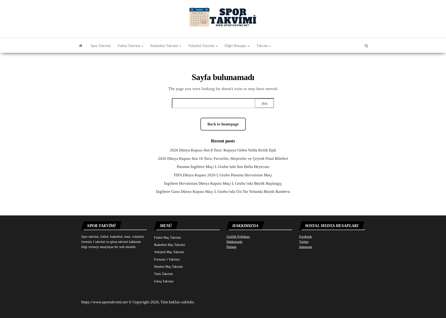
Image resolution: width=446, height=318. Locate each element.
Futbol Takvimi (129, 46)
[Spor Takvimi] (80, 46)
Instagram (305, 247)
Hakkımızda (234, 242)
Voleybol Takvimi (201, 46)
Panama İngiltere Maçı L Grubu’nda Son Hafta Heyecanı (223, 166)
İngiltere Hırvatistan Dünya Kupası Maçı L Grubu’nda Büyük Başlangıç (223, 183)
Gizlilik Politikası (238, 236)
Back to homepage (223, 124)
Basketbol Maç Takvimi (169, 245)
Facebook (305, 236)
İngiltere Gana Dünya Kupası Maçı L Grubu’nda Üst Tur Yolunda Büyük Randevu (223, 191)
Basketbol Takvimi (164, 46)
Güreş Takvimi (164, 281)
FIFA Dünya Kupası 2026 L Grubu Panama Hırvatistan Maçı (223, 175)
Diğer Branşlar (236, 46)
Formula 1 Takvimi (167, 259)
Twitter (304, 242)
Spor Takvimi (101, 46)
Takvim (262, 46)
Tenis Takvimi (163, 274)
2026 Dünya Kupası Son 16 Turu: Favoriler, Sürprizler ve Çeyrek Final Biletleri (223, 158)
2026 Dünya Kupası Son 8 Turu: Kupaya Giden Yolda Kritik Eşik (223, 150)
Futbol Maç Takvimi (167, 237)
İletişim (231, 247)
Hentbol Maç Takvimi (168, 266)
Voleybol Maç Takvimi (169, 252)
